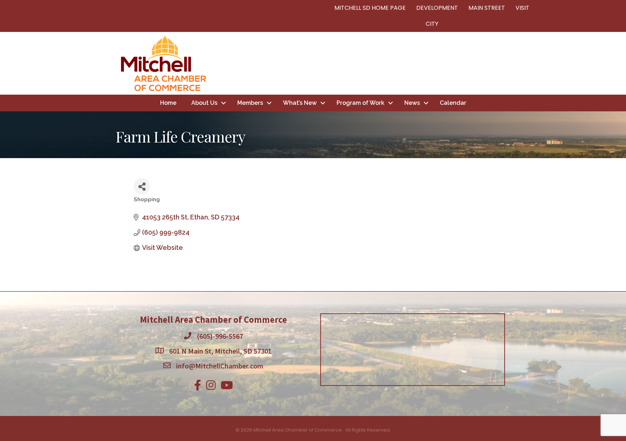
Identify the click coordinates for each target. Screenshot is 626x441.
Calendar (453, 102)
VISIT (522, 8)
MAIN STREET (486, 8)
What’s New (300, 102)
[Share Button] (142, 186)
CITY (432, 24)
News (412, 102)
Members (250, 102)
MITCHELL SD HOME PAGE (370, 8)
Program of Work (360, 102)
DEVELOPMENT (437, 8)
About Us (204, 102)
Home (168, 102)
